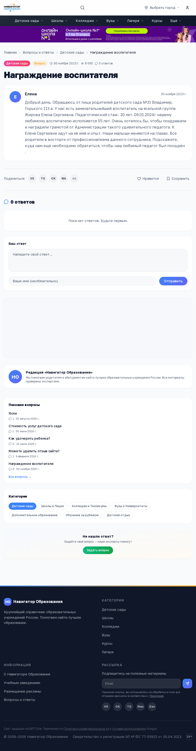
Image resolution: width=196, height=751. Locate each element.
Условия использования (129, 728)
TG (43, 178)
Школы (57, 21)
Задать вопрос (98, 550)
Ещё (173, 21)
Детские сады (27, 21)
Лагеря (133, 21)
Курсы (157, 21)
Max (140, 706)
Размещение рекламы (22, 691)
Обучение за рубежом (82, 515)
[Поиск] (82, 7)
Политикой (156, 695)
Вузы (110, 21)
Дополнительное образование (35, 515)
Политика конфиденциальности (86, 728)
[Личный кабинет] (187, 7)
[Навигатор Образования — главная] (12, 7)
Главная (10, 52)
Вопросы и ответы (38, 52)
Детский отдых (118, 515)
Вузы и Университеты (131, 506)
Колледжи (85, 21)
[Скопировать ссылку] (74, 178)
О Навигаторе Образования (27, 674)
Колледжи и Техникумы (89, 506)
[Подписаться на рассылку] (187, 683)
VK (32, 178)
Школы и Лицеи (52, 506)
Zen (152, 706)
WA (63, 178)
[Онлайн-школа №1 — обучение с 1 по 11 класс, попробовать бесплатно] (98, 34)
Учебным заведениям (22, 683)
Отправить (173, 281)
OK (53, 178)
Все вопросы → (20, 476)
